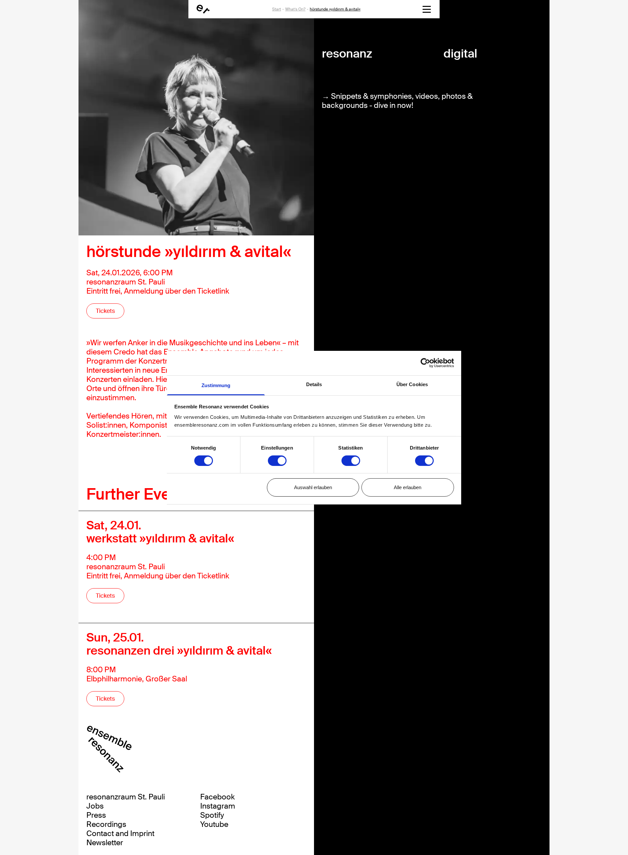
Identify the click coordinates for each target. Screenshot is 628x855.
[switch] (277, 460)
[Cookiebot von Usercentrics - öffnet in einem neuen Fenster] (425, 363)
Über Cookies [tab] (412, 384)
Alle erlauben (407, 487)
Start (276, 9)
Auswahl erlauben (313, 487)
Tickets (105, 311)
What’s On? (295, 9)
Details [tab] (314, 384)
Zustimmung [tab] (216, 385)
